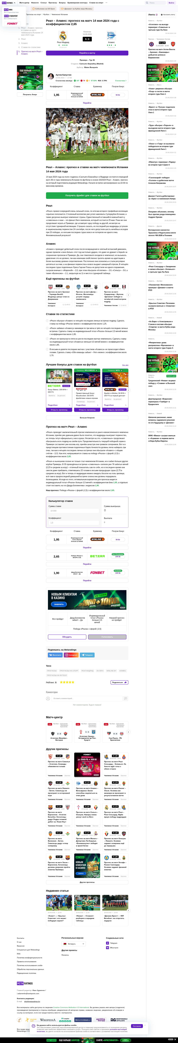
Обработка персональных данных (30, 969)
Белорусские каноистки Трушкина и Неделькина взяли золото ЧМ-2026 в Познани (162, 232)
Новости (35, 3)
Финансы (65, 955)
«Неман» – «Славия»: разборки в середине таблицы (85, 918)
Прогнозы (53, 3)
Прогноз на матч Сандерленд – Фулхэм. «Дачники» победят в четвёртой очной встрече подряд (115, 296)
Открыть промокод (59, 410)
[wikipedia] (48, 1020)
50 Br (118, 95)
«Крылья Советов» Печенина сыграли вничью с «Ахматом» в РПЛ (161, 306)
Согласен (137, 1026)
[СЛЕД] (128, 295)
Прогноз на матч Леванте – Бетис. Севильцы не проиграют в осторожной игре (59, 791)
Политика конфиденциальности (29, 958)
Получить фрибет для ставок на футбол (87, 195)
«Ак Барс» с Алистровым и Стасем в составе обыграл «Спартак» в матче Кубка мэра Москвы (161, 325)
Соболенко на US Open (45, 9)
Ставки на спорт (96, 3)
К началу (24, 22)
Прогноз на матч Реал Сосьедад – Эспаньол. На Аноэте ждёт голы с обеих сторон (115, 765)
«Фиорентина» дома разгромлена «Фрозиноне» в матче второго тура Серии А (161, 345)
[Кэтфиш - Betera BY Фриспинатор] (89, 1040)
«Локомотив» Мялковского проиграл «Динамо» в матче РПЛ (160, 287)
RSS (18, 954)
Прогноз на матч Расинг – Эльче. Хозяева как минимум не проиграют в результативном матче (115, 791)
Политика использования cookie (29, 965)
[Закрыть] (174, 1039)
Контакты (20, 938)
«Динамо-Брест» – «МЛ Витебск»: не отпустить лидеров (114, 918)
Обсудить (67, 637)
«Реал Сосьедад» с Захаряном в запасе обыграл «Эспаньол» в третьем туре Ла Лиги (162, 269)
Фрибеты (52, 395)
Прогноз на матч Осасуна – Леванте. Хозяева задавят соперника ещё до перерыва (115, 842)
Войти (171, 3)
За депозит (61, 395)
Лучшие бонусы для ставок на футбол (71, 364)
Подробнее (53, 405)
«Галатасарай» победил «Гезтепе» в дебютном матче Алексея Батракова (161, 180)
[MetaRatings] (25, 983)
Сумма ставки (55, 506)
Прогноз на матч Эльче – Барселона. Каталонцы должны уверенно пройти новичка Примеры (59, 866)
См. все (125, 365)
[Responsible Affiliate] (119, 1020)
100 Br (117, 556)
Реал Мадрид (63, 42)
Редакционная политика (26, 973)
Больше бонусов (87, 418)
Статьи (44, 3)
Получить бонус (30, 84)
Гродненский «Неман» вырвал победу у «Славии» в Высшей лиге (162, 383)
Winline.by (111, 671)
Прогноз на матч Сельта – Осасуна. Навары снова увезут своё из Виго (87, 814)
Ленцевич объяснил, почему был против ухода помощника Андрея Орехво (161, 214)
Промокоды (81, 402)
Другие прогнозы (57, 749)
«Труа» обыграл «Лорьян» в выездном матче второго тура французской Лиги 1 (161, 128)
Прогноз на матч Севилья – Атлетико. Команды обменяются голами (59, 764)
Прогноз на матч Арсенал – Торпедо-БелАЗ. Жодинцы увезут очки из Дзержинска (59, 295)
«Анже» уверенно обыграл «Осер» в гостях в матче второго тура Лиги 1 (160, 91)
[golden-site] (30, 1020)
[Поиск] (147, 3)
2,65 (69, 456)
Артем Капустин (63, 75)
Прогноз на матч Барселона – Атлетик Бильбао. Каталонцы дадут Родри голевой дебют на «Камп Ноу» (57, 817)
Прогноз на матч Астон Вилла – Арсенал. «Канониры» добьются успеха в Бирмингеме (161, 53)
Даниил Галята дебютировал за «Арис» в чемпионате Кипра (161, 197)
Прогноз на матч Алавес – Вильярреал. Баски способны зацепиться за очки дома (87, 791)
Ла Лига (100, 671)
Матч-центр (24, 3)
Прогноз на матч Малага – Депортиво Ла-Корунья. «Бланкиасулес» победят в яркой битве (87, 842)
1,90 (97, 486)
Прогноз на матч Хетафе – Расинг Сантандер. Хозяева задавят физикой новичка (115, 866)
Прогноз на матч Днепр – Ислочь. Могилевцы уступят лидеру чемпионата (86, 295)
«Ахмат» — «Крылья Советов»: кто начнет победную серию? (57, 918)
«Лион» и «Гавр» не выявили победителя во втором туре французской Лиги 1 (161, 146)
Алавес (111, 42)
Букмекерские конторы (77, 3)
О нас (19, 942)
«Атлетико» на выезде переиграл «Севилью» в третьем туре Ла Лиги (159, 27)
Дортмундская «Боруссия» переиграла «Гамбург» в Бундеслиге (160, 401)
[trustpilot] (65, 1020)
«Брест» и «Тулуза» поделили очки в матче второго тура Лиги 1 (161, 109)
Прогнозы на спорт (69, 671)
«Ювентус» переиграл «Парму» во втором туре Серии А (162, 163)
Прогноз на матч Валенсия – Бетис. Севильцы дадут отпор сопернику (58, 842)
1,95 (115, 482)
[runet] (19, 1020)
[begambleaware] (83, 1020)
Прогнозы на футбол (57, 675)
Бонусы (62, 3)
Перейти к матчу (87, 53)
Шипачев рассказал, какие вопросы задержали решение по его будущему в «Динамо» (161, 420)
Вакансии (20, 946)
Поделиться (117, 682)
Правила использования (26, 961)
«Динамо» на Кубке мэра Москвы (78, 9)
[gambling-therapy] (100, 1020)
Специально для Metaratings (28, 950)
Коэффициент (55, 518)
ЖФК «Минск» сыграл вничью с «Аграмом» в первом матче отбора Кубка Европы (161, 438)
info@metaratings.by (32, 1001)
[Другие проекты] (8, 3)
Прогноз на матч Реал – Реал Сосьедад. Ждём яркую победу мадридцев (115, 814)
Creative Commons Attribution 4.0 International (71, 1007)
